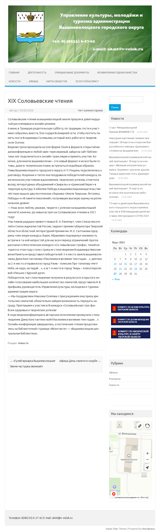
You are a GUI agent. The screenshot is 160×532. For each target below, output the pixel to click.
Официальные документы (72, 72)
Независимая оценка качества (117, 72)
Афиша (33, 81)
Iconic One (112, 528)
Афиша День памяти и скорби (80, 360)
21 (120, 268)
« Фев (116, 279)
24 (135, 268)
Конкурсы (115, 378)
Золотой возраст (87, 81)
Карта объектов (56, 81)
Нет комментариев (90, 110)
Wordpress (148, 528)
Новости (14, 81)
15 (125, 264)
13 (115, 264)
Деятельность (37, 72)
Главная (14, 72)
